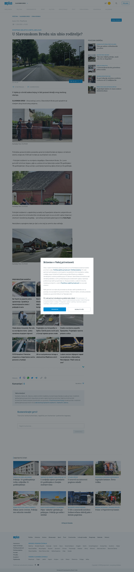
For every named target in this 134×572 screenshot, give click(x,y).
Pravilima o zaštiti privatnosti (70, 283)
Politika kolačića (76, 270)
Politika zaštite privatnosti (61, 270)
